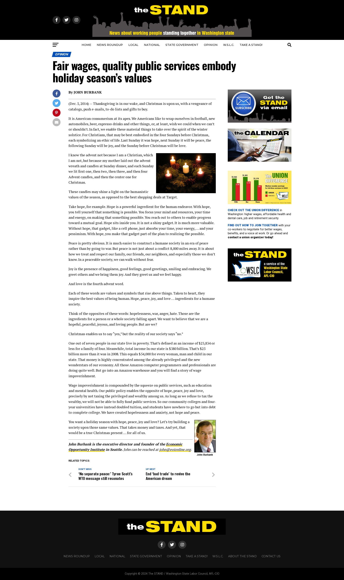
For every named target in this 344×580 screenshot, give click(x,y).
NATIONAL (152, 45)
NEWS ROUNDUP (110, 45)
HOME (86, 45)
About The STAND (242, 556)
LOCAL (133, 45)
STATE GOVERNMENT (181, 45)
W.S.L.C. (228, 45)
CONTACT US (271, 556)
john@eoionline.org (175, 449)
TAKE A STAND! (251, 45)
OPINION (211, 45)
